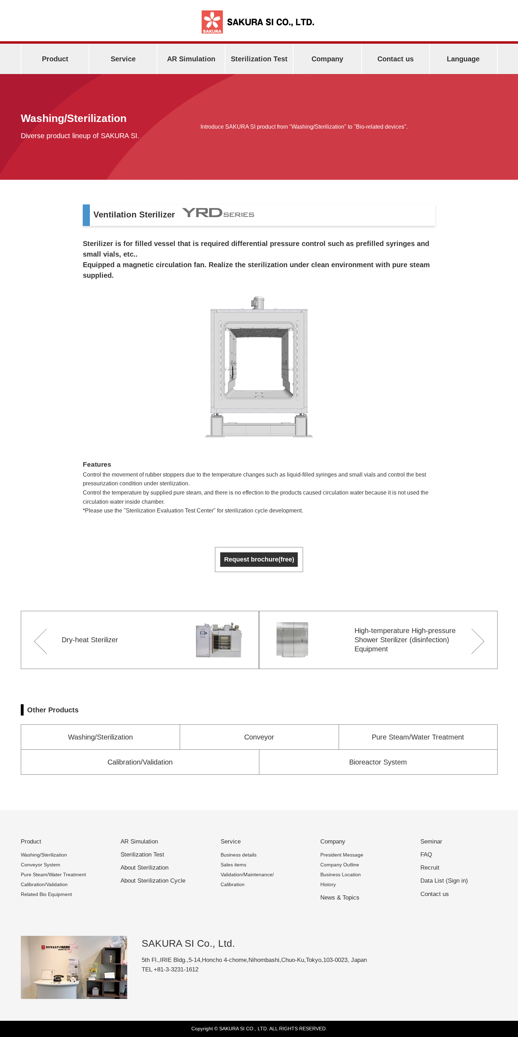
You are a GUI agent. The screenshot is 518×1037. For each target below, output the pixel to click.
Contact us (395, 59)
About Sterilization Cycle (153, 880)
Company (327, 59)
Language (463, 59)
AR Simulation (191, 59)
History (328, 884)
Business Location (340, 874)
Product (55, 59)
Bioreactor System (378, 762)
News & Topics (339, 897)
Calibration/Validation (140, 762)
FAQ (426, 854)
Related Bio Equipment (46, 894)
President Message (341, 855)
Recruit (429, 867)
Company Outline (339, 864)
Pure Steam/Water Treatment (418, 737)
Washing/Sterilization (100, 737)
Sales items (233, 864)
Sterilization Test (259, 59)
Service (123, 59)
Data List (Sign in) (444, 880)
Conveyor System (40, 864)
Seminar (431, 841)
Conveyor (259, 737)
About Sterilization (144, 867)
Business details (239, 855)
